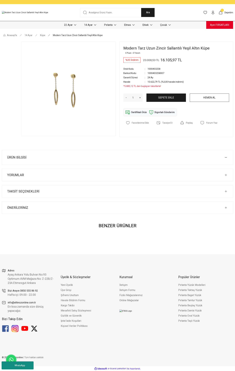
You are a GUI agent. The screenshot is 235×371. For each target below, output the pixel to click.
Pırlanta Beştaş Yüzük (190, 305)
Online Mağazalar (129, 300)
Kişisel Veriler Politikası (74, 325)
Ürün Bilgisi (16, 157)
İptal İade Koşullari (71, 320)
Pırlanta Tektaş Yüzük (190, 290)
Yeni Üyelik (67, 284)
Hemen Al (209, 97)
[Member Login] (213, 12)
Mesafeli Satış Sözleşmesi (76, 310)
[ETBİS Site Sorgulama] (125, 311)
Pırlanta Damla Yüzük (190, 310)
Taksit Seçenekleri (23, 191)
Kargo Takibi (67, 305)
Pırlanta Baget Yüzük (189, 295)
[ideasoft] (100, 368)
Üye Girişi (66, 290)
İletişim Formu (127, 290)
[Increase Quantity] (141, 98)
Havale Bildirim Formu (73, 300)
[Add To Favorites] (137, 123)
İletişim (123, 284)
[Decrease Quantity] (125, 98)
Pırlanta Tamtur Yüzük (190, 300)
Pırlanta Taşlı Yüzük (189, 320)
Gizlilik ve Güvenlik (71, 315)
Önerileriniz (17, 208)
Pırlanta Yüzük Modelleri (191, 284)
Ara (148, 12)
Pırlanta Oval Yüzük (189, 315)
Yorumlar (15, 175)
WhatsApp (20, 365)
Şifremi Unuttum (70, 295)
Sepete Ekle (166, 97)
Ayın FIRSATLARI (219, 24)
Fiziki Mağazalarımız (131, 295)
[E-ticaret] (117, 368)
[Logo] (25, 12)
